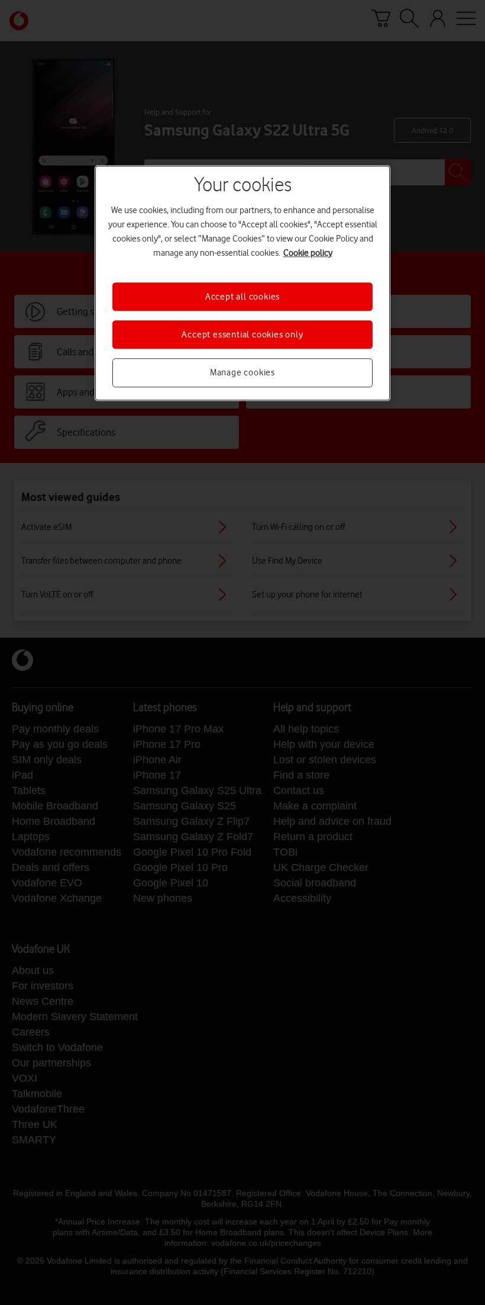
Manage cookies (242, 373)
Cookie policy (307, 252)
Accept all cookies (242, 296)
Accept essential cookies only (242, 334)
